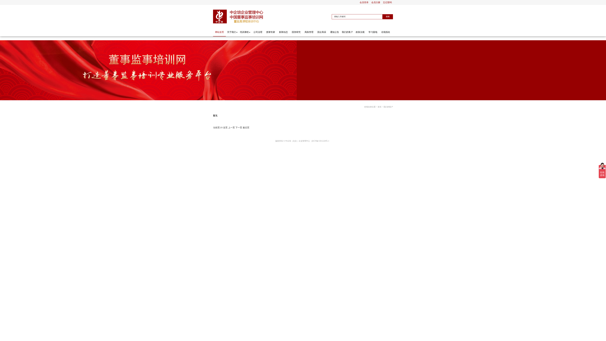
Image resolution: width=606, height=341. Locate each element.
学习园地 (372, 32)
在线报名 (385, 32)
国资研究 (296, 32)
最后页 (246, 127)
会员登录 (364, 2)
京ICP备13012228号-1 (320, 141)
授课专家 (270, 32)
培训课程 (244, 32)
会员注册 (375, 2)
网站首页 (219, 32)
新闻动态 (283, 32)
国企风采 (321, 32)
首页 (379, 107)
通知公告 (334, 32)
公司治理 (257, 32)
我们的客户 (347, 32)
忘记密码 (387, 2)
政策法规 (360, 32)
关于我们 (231, 32)
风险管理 (309, 32)
